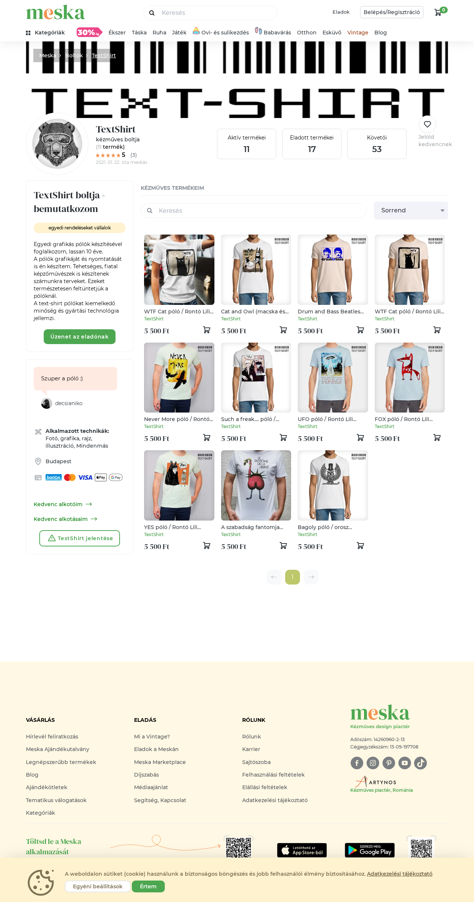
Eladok (341, 12)
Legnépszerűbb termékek (61, 762)
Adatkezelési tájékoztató (275, 800)
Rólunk (251, 736)
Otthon (307, 32)
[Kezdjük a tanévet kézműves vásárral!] (90, 32)
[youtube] (404, 763)
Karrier (251, 749)
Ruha (159, 32)
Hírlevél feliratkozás (52, 736)
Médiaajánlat (151, 787)
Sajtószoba (256, 762)
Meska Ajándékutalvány (57, 749)
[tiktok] (420, 763)
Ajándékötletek (46, 787)
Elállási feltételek (264, 787)
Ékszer (117, 32)
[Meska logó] (55, 12)
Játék (179, 32)
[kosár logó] (438, 12)
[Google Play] (302, 850)
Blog (380, 32)
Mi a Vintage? (152, 736)
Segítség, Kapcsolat (160, 800)
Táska (139, 32)
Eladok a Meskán (156, 749)
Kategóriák (40, 813)
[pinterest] (388, 763)
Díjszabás (146, 774)
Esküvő (332, 32)
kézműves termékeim (172, 188)
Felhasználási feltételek (273, 774)
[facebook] (356, 763)
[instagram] (372, 763)
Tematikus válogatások (56, 800)
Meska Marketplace (160, 762)
